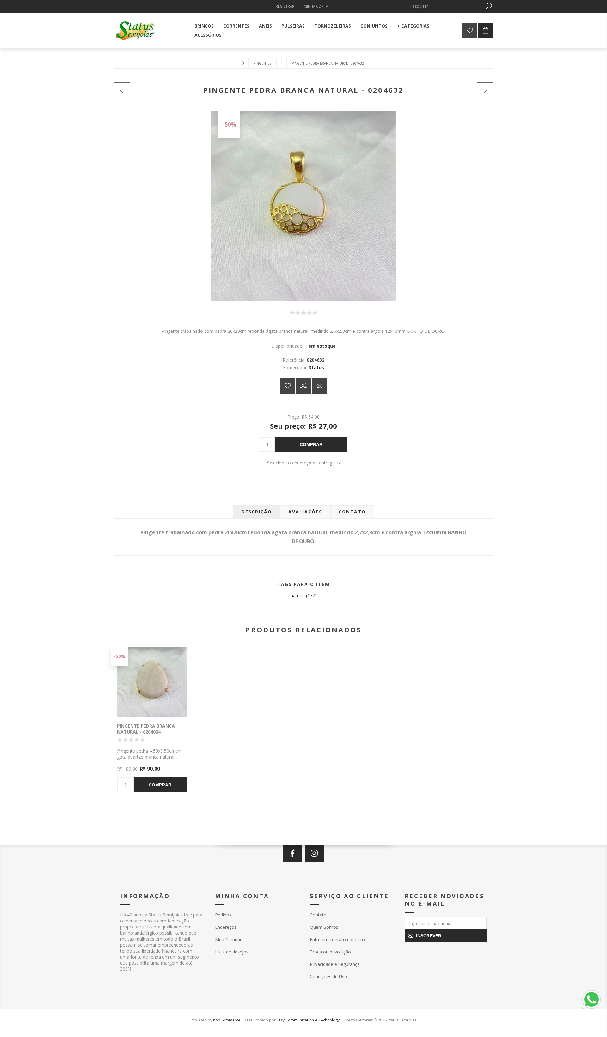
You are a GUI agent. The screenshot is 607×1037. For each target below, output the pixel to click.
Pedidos (223, 915)
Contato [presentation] (352, 512)
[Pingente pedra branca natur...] (122, 90)
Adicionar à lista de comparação (303, 386)
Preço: (293, 416)
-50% (229, 124)
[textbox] (446, 6)
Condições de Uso (328, 976)
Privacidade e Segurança (335, 964)
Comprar (311, 444)
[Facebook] (292, 853)
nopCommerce (226, 1020)
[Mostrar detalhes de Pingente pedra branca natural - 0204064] (152, 682)
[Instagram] (314, 853)
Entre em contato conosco (337, 939)
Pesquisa (488, 6)
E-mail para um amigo (319, 386)
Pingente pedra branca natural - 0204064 (146, 729)
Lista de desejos (231, 952)
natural (298, 596)
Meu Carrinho (229, 939)
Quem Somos (324, 927)
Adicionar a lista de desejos (287, 386)
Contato (318, 915)
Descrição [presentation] (257, 512)
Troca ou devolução (330, 952)
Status (316, 367)
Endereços (225, 927)
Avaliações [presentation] (305, 512)
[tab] (256, 511)
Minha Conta (316, 6)
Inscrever (428, 935)
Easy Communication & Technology (308, 1020)
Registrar (285, 6)
